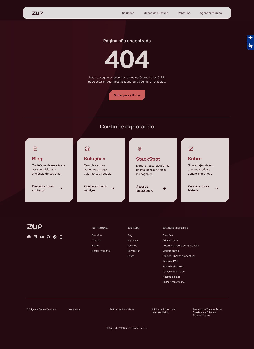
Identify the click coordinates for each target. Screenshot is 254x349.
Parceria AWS (170, 261)
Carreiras (97, 235)
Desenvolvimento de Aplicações (181, 245)
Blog (129, 235)
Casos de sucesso (156, 13)
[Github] (48, 237)
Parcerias (184, 13)
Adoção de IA (170, 240)
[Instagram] (29, 237)
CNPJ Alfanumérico (174, 281)
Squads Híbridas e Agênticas (179, 255)
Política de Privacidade (122, 309)
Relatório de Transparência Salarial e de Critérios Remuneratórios (207, 312)
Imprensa (132, 240)
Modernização (171, 250)
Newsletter (133, 250)
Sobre (95, 245)
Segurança (74, 309)
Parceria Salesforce (174, 271)
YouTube (132, 245)
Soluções (128, 13)
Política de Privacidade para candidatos (163, 311)
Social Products (101, 250)
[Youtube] (41, 237)
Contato (96, 240)
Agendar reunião (211, 13)
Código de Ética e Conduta (41, 309)
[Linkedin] (35, 237)
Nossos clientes (171, 276)
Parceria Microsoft (173, 266)
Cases (130, 255)
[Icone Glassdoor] (61, 237)
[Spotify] (54, 237)
